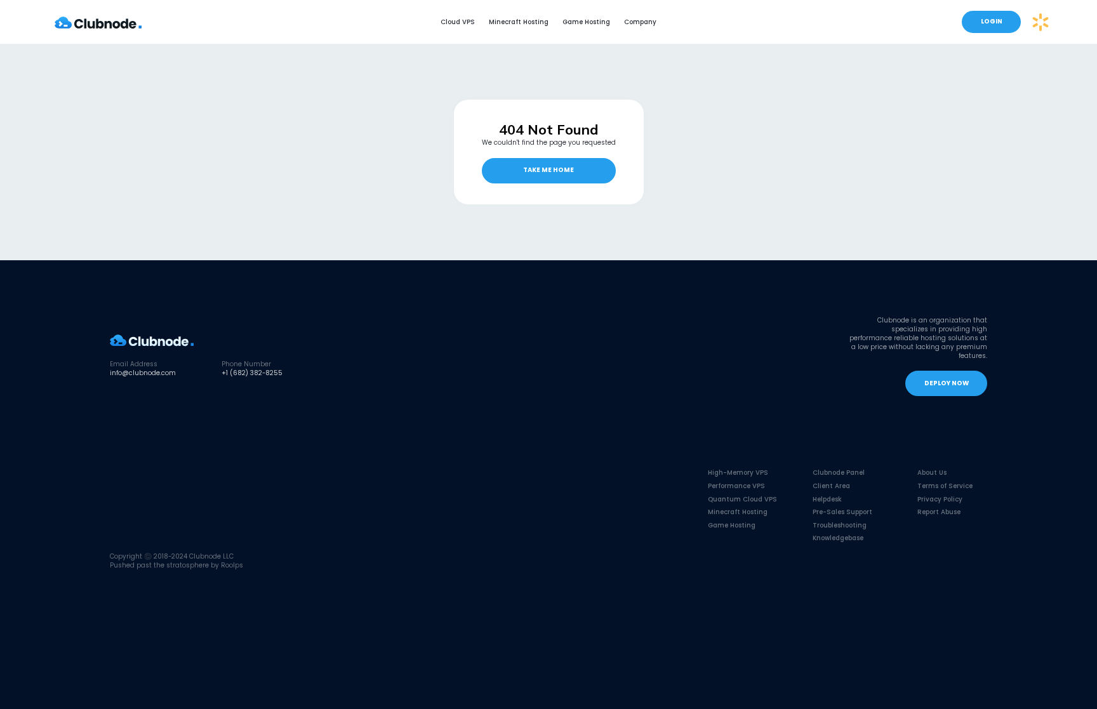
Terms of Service (945, 486)
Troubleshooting (840, 525)
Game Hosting (586, 22)
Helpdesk (827, 499)
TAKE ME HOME (548, 170)
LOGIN (991, 21)
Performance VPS (736, 486)
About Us (932, 472)
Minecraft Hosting (518, 22)
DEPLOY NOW (946, 383)
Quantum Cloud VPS (742, 499)
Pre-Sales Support (842, 512)
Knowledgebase (838, 538)
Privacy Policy (939, 499)
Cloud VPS (458, 22)
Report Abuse (939, 512)
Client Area (831, 486)
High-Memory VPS (738, 472)
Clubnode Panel (839, 472)
